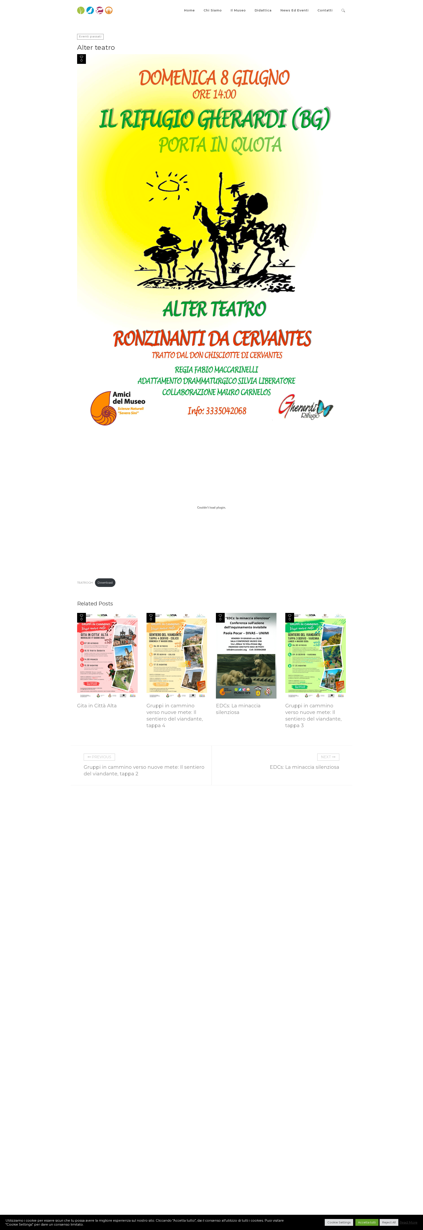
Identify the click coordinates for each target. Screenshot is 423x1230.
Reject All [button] (389, 1222)
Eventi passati (90, 36)
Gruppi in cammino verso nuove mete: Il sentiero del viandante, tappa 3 (313, 715)
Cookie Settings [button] (339, 1222)
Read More (408, 1222)
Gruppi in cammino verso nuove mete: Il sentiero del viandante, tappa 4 (175, 715)
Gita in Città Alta (97, 706)
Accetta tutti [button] (367, 1222)
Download (105, 582)
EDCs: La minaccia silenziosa (238, 709)
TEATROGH (85, 582)
